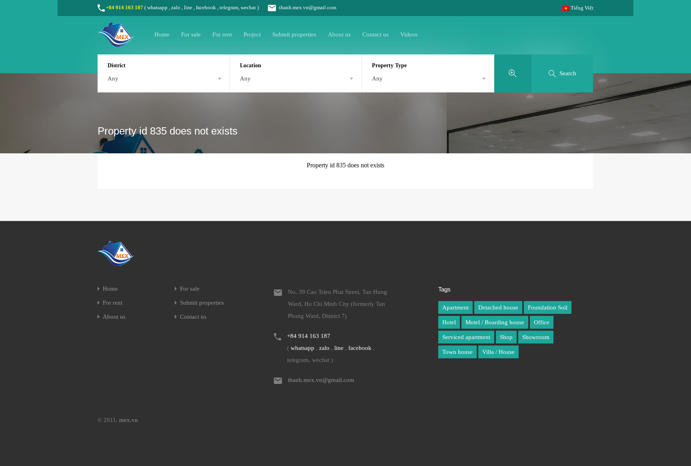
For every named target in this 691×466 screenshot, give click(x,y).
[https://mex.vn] (116, 43)
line (188, 7)
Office (541, 322)
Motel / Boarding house (494, 322)
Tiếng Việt (581, 8)
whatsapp (157, 7)
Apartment (455, 307)
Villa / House (498, 352)
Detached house (498, 307)
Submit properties (294, 34)
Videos (408, 34)
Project (252, 34)
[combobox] (164, 78)
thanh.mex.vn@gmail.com (307, 7)
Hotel (449, 322)
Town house (457, 352)
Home (162, 34)
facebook (206, 7)
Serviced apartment (466, 337)
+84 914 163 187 (124, 7)
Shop (506, 337)
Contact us (375, 34)
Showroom (535, 337)
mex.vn (128, 420)
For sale (191, 34)
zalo (175, 7)
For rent (222, 34)
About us (339, 34)
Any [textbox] (113, 78)
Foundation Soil (547, 307)
